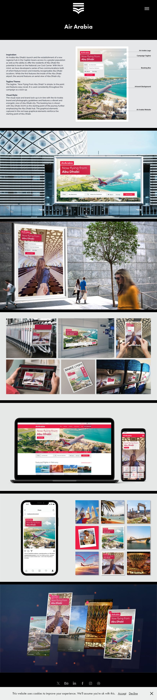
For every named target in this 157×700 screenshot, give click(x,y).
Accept (122, 693)
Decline (133, 693)
